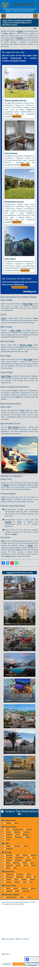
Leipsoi (8, 879)
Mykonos (16, 863)
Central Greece (10, 827)
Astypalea (19, 874)
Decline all (7, 964)
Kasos (28, 877)
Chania (8, 846)
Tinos (15, 868)
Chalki (28, 874)
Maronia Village (26, 345)
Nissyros (32, 879)
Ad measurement (24, 939)
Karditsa (9, 834)
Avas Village (28, 359)
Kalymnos (9, 877)
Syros (8, 868)
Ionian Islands (10, 885)
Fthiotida (17, 832)
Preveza (8, 837)
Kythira (33, 888)
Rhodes (16, 882)
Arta (7, 829)
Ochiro (3, 318)
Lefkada (8, 891)
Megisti (23, 879)
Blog (31, 572)
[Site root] (5, 4)
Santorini (9, 865)
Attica (16, 823)
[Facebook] (3, 564)
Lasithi (25, 846)
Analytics (7, 954)
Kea (33, 858)
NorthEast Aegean (11, 894)
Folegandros (19, 858)
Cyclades (8, 852)
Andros (24, 855)
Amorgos (9, 855)
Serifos (17, 865)
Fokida (8, 832)
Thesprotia (18, 837)
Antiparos (33, 855)
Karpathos (19, 877)
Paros (32, 863)
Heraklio (17, 846)
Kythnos (27, 860)
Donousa (9, 858)
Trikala (27, 837)
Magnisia (25, 834)
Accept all (32, 964)
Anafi (17, 855)
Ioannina (26, 832)
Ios (28, 858)
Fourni (28, 897)
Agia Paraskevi (14, 427)
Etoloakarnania (17, 829)
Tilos (30, 882)
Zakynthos (25, 891)
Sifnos (25, 865)
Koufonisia (18, 860)
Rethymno (9, 849)
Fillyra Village (27, 304)
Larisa (17, 834)
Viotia (8, 840)
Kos (34, 877)
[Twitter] (8, 564)
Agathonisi (9, 874)
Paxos (17, 891)
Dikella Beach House (14, 201)
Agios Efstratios (11, 897)
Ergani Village (6, 376)
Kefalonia (24, 888)
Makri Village (16, 330)
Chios (21, 897)
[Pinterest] (12, 564)
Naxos (24, 863)
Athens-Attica (10, 820)
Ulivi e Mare (10, 259)
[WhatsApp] (17, 564)
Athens (8, 823)
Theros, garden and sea (15, 100)
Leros (16, 879)
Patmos (8, 882)
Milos (8, 863)
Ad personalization (9, 939)
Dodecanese (9, 871)
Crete (6, 843)
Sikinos (33, 865)
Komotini (20, 38)
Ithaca (15, 888)
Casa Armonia (11, 153)
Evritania (29, 829)
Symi (24, 882)
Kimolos (8, 860)
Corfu (8, 888)
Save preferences (20, 964)
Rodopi (20, 31)
